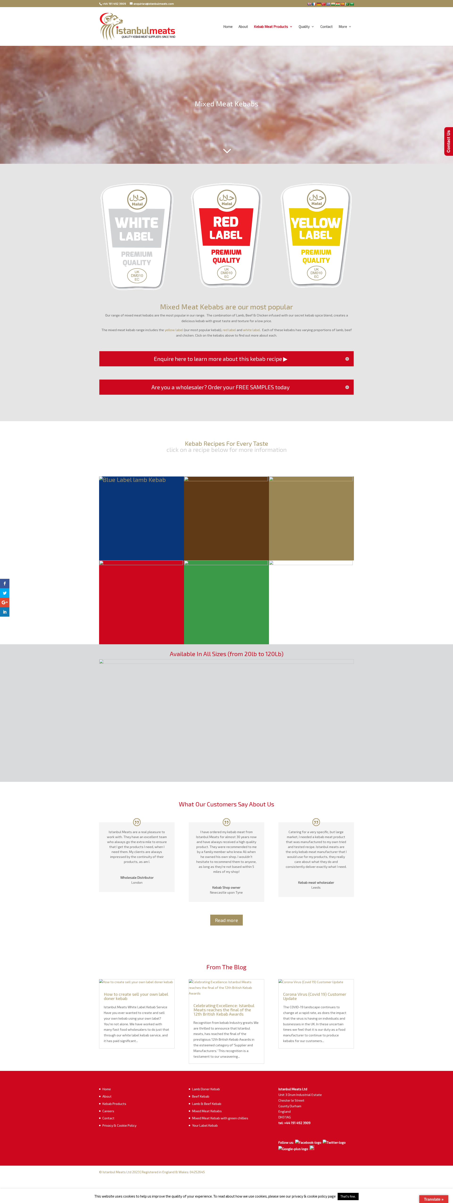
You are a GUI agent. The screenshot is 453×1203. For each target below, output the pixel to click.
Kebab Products (114, 1104)
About (243, 27)
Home (228, 27)
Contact (326, 27)
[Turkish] (323, 4)
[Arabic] (352, 4)
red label (229, 330)
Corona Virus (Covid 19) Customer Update (314, 996)
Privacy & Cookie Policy (119, 1125)
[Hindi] (333, 4)
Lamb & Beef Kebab (206, 1104)
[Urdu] (347, 4)
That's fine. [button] (348, 1196)
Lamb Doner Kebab (206, 1089)
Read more (226, 920)
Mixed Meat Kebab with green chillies (220, 1118)
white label (251, 330)
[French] (314, 4)
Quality (304, 27)
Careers (108, 1111)
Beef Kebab (200, 1096)
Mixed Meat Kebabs (207, 1111)
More (343, 27)
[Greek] (328, 4)
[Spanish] (342, 4)
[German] (319, 4)
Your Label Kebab (205, 1125)
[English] (309, 4)
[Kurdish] (338, 4)
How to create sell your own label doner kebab (136, 996)
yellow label (174, 330)
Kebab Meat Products (271, 27)
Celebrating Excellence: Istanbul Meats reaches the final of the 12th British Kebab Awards (223, 1010)
